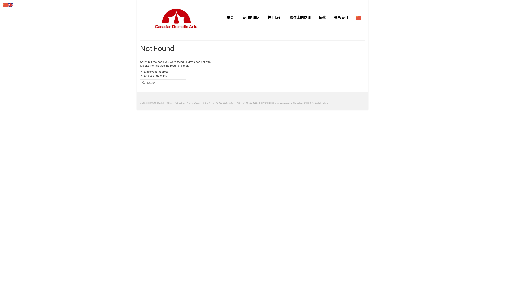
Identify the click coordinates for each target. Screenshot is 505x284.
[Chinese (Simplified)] (358, 17)
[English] (10, 5)
